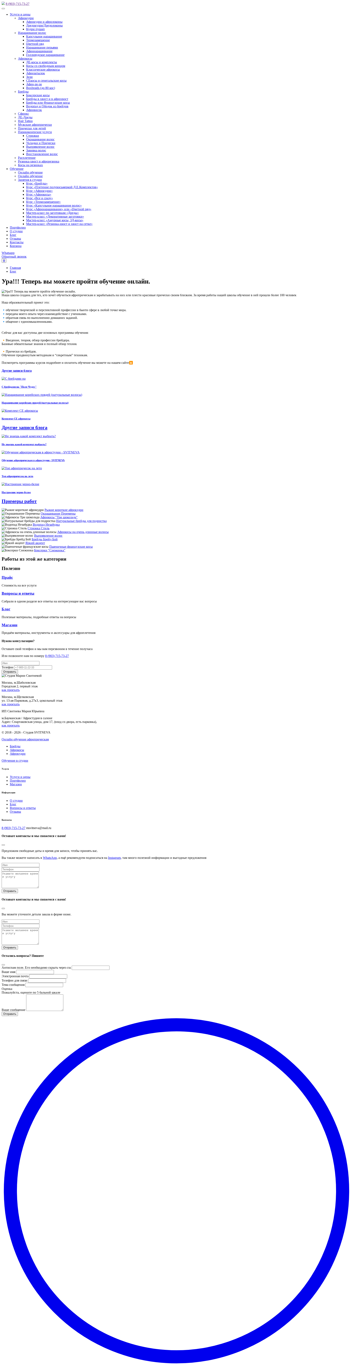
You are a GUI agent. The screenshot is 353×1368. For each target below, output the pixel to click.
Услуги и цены (20, 14)
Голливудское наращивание (45, 55)
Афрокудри (26, 18)
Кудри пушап (35, 29)
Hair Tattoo (25, 121)
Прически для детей (32, 128)
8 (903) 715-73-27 (17, 4)
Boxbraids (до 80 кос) (40, 88)
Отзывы (15, 238)
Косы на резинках (30, 165)
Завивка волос (36, 150)
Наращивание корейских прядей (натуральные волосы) (35, 402)
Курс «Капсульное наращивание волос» (54, 205)
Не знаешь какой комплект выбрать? (24, 444)
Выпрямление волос (40, 146)
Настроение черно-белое (16, 492)
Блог (13, 235)
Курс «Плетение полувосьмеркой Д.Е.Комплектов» (62, 187)
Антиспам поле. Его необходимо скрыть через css (36, 967)
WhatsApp (50, 857)
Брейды (23, 91)
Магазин (9, 625)
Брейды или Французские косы (48, 102)
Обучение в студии (15, 760)
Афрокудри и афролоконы (44, 21)
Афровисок (34, 110)
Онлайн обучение (30, 172)
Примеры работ (19, 501)
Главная (15, 267)
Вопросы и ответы (18, 593)
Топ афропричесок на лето (17, 476)
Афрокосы (25, 58)
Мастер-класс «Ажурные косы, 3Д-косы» (54, 220)
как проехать (11, 690)
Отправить (9, 891)
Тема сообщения (13, 984)
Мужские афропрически (35, 124)
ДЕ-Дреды (25, 117)
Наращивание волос (32, 33)
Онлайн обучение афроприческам (25, 739)
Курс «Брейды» (37, 183)
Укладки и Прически (40, 143)
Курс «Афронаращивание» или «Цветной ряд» (58, 209)
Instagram (114, 857)
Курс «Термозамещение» (43, 202)
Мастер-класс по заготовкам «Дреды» (52, 213)
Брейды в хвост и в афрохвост (47, 99)
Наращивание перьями (42, 47)
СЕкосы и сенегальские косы (46, 80)
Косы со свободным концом (45, 66)
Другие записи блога (17, 370)
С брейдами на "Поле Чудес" (19, 386)
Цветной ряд (35, 44)
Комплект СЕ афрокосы (16, 418)
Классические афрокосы (43, 69)
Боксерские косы (38, 95)
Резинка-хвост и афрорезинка (38, 161)
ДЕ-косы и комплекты (41, 62)
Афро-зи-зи (34, 84)
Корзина (15, 246)
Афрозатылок (35, 73)
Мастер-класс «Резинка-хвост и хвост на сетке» (59, 224)
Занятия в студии (30, 179)
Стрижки (32, 135)
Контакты (16, 242)
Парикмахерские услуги (35, 132)
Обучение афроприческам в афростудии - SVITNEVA (33, 460)
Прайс (7, 577)
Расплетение (27, 157)
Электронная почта (15, 976)
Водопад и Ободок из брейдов (47, 106)
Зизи (29, 77)
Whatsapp (8, 253)
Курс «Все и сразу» (39, 198)
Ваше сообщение (13, 1010)
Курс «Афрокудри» (39, 191)
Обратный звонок (14, 256)
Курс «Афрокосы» (38, 194)
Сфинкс (23, 113)
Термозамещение (38, 40)
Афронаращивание (39, 51)
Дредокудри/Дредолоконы (44, 25)
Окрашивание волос (40, 139)
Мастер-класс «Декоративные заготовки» (55, 216)
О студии (16, 231)
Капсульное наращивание (44, 36)
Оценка (7, 989)
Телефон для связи (14, 980)
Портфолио (18, 227)
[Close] (3, 845)
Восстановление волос (42, 154)
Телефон (7, 667)
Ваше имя (8, 972)
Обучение (16, 168)
